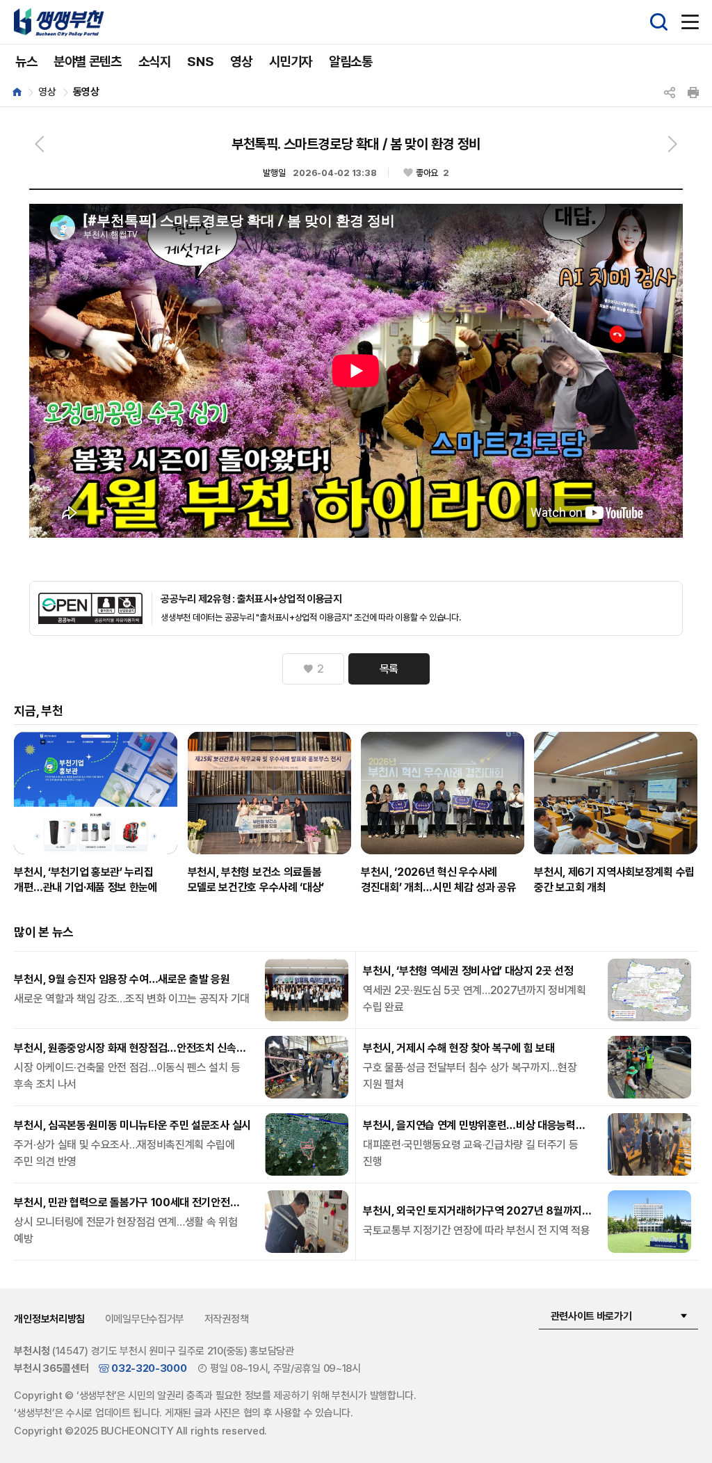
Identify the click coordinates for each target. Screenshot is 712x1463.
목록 (389, 668)
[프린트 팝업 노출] (693, 92)
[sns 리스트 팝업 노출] (669, 92)
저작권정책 (226, 1319)
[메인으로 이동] (21, 92)
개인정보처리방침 (49, 1319)
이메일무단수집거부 (144, 1319)
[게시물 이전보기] (39, 144)
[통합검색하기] (659, 22)
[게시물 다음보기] (672, 144)
